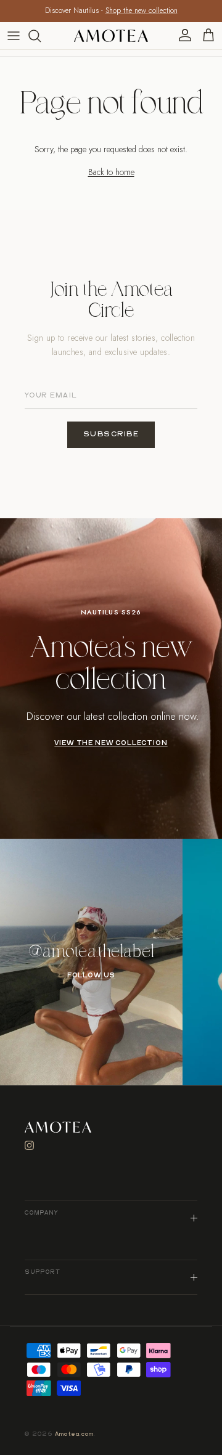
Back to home (111, 172)
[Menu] (13, 35)
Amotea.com (74, 1434)
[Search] (40, 35)
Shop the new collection (141, 10)
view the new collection (110, 743)
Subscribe (111, 434)
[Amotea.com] (111, 36)
